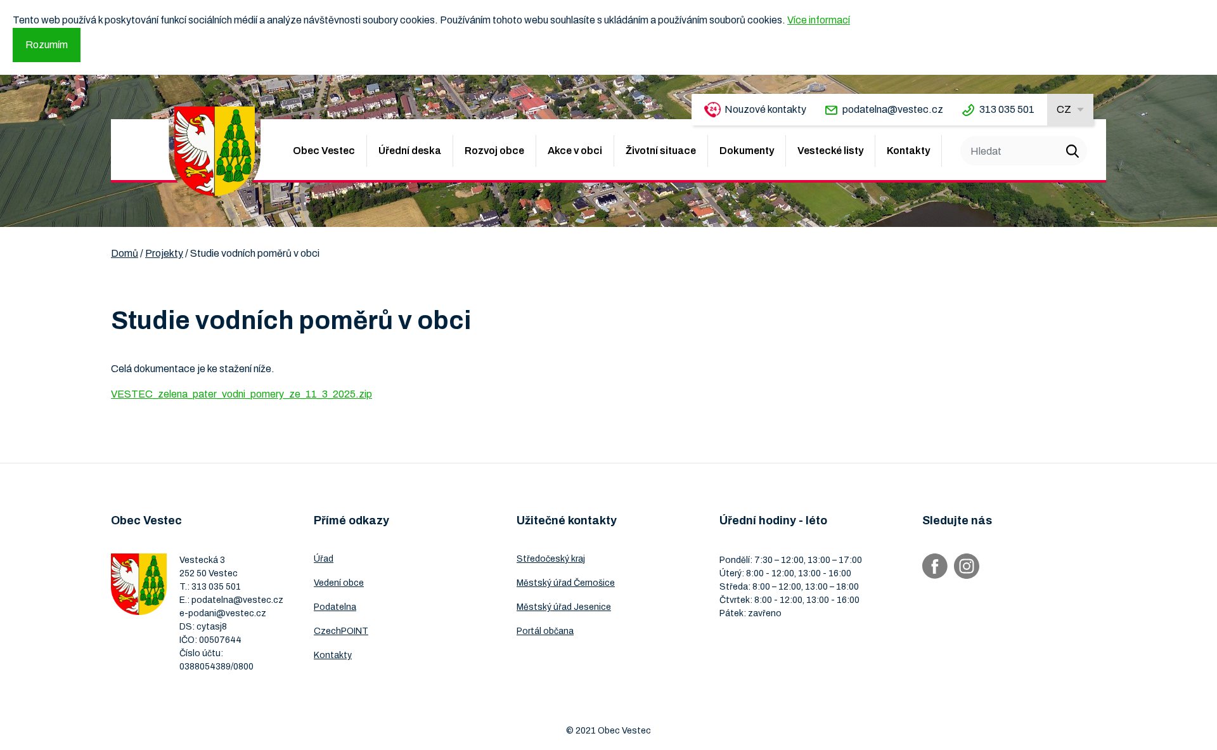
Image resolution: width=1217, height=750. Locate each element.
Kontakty (908, 150)
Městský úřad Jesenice (564, 607)
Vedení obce (339, 583)
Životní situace (661, 150)
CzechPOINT (341, 631)
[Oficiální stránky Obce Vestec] (214, 151)
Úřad (323, 559)
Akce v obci (575, 150)
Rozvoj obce (494, 150)
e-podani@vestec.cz (222, 613)
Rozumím (46, 44)
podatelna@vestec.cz (892, 109)
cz (1064, 109)
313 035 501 (1006, 109)
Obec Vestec (324, 150)
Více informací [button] (818, 20)
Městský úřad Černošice (566, 583)
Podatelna (335, 607)
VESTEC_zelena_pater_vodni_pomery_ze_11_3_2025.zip (241, 394)
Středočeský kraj (551, 559)
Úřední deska (409, 150)
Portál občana (545, 631)
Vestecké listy (830, 150)
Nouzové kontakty (765, 109)
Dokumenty (746, 150)
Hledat (1072, 150)
